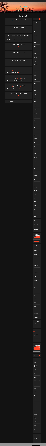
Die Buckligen (35, 377)
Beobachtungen (35, 257)
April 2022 (35, 72)
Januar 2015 (35, 186)
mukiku (34, 403)
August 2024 (35, 46)
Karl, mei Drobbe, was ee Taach (18, 93)
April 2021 (35, 87)
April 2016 (35, 165)
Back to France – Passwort (18, 27)
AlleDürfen (35, 247)
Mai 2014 (34, 197)
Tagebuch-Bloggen (36, 418)
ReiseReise (35, 299)
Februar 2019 (35, 123)
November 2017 (35, 139)
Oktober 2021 (35, 80)
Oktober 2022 (35, 64)
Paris (34, 410)
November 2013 (35, 205)
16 (37, 348)
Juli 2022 (35, 68)
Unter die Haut (35, 310)
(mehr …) (18, 22)
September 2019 (35, 113)
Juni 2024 (35, 49)
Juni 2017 (35, 146)
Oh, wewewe (35, 294)
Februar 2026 (35, 31)
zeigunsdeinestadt (36, 317)
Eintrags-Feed (35, 438)
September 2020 (35, 97)
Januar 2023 (35, 61)
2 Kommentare (23, 70)
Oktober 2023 (35, 57)
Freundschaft (35, 388)
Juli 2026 (35, 24)
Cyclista (34, 261)
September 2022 (35, 65)
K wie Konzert (35, 280)
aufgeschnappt (35, 251)
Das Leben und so (35, 262)
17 (38, 348)
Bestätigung (37, 224)
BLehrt (34, 373)
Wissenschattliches (36, 313)
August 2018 (35, 127)
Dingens (34, 381)
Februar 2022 (35, 75)
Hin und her (35, 392)
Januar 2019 (35, 124)
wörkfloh (35, 314)
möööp (34, 287)
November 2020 (35, 94)
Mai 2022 (34, 71)
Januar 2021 (35, 91)
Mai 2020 (34, 102)
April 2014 (35, 198)
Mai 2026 (34, 27)
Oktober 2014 (35, 190)
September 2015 (35, 175)
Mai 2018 (34, 131)
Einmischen (35, 384)
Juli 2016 (35, 161)
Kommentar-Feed (35, 439)
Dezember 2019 (35, 109)
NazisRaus (35, 291)
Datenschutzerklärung (38, 0)
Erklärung (30, 0)
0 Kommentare (23, 45)
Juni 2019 (35, 117)
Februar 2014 (35, 201)
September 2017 (35, 142)
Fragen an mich (35, 273)
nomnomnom (35, 406)
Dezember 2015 (35, 171)
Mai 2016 (34, 164)
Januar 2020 (35, 108)
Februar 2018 (35, 135)
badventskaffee (35, 254)
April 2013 (35, 213)
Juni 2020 (35, 101)
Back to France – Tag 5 (18, 52)
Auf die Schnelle (35, 250)
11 (39, 347)
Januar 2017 (35, 153)
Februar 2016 (35, 168)
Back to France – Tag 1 (18, 85)
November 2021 (35, 79)
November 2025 (35, 35)
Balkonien (35, 369)
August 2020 (35, 98)
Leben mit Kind (35, 284)
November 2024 (35, 43)
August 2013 (35, 209)
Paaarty (34, 295)
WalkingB (35, 425)
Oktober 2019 (35, 112)
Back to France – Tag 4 (18, 60)
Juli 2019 (35, 116)
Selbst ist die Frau (35, 302)
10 (38, 347)
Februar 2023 (35, 60)
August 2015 (35, 176)
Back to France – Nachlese (18, 19)
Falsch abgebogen (36, 272)
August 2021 (35, 83)
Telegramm (35, 306)
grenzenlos (35, 276)
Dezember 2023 (35, 54)
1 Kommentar (22, 20)
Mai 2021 (34, 86)
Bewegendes (35, 258)
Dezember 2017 (35, 138)
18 (39, 348)
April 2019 (35, 120)
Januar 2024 (35, 53)
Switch (34, 303)
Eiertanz (34, 269)
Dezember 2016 (35, 154)
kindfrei (34, 395)
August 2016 (35, 160)
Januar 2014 (35, 202)
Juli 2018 (35, 128)
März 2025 (35, 39)
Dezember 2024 (35, 42)
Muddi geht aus (35, 288)
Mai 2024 (34, 50)
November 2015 (35, 172)
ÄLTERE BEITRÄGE (12, 101)
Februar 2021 (35, 90)
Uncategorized (35, 309)
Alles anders (35, 362)
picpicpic (35, 298)
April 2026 (35, 28)
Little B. (7, 0)
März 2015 (35, 183)
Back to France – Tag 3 (18, 68)
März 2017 (35, 150)
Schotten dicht (35, 414)
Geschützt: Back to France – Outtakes (18, 35)
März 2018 (35, 134)
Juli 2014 (35, 194)
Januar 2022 (35, 76)
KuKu (34, 283)
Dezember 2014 (35, 187)
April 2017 (35, 149)
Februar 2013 (35, 216)
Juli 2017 (35, 145)
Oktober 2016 (35, 157)
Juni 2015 (35, 179)
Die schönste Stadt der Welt (37, 265)
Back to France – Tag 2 (18, 77)
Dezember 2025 (35, 34)
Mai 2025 (34, 38)
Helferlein (35, 277)
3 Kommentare (23, 78)
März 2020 (35, 105)
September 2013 (35, 208)
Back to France (35, 366)
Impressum (33, 0)
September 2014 (35, 191)
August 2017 (35, 143)
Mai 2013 (34, 212)
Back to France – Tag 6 (18, 44)
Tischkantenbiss (35, 421)
